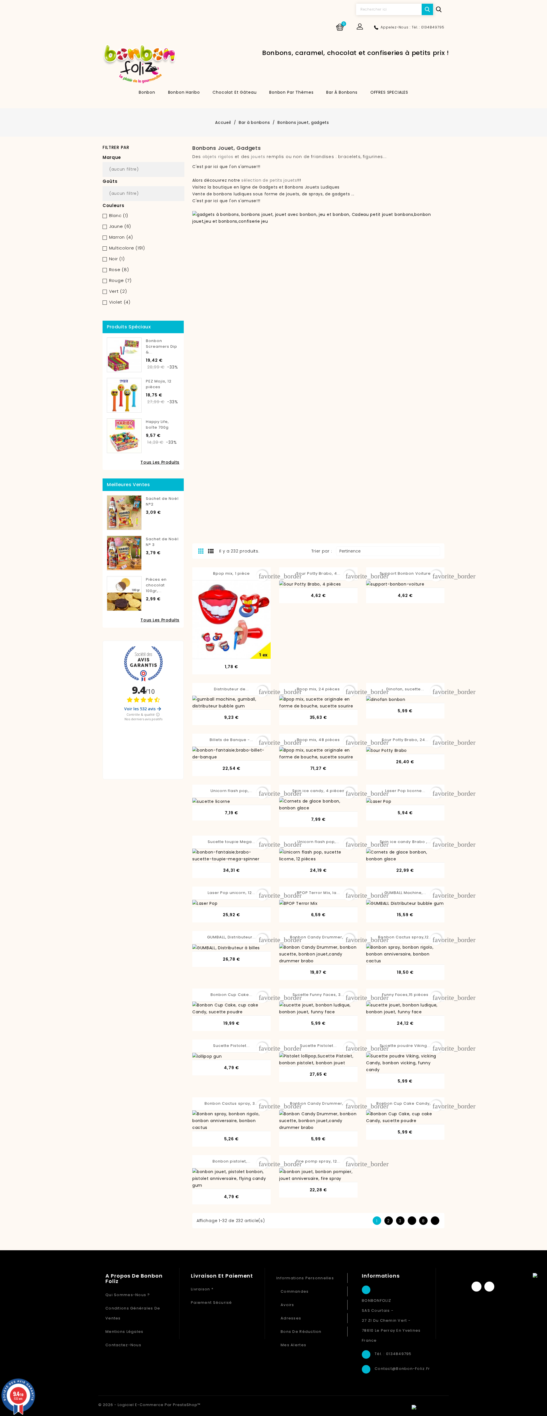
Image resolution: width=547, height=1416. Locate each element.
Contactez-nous (123, 1345)
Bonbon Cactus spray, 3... (231, 1103)
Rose (119, 270)
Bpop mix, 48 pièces (318, 739)
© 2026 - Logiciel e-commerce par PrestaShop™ (149, 1404)
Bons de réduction (301, 1331)
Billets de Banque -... (232, 739)
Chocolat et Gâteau (234, 92)
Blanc (118, 215)
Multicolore (127, 248)
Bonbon (147, 92)
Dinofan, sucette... (405, 689)
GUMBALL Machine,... (405, 892)
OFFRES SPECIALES (389, 92)
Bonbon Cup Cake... (231, 994)
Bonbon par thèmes (291, 92)
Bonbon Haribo (184, 92)
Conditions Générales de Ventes (132, 1313)
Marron (121, 237)
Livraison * (202, 1289)
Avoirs (287, 1304)
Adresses (291, 1318)
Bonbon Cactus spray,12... (405, 937)
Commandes (295, 1291)
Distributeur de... (231, 689)
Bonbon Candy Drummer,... (318, 937)
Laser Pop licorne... (405, 790)
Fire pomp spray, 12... (318, 1161)
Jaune (120, 226)
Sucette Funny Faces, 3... (318, 994)
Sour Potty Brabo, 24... (405, 739)
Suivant (435, 1221)
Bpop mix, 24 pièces (318, 689)
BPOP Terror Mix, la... (318, 892)
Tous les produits (159, 462)
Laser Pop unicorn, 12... (232, 892)
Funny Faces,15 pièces (405, 994)
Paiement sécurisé (211, 1302)
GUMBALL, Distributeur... (231, 937)
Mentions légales (124, 1331)
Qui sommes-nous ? (127, 1295)
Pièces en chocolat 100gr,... (156, 585)
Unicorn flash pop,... (232, 790)
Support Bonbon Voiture (405, 573)
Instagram (489, 1287)
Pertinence (387, 551)
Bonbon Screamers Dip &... (161, 346)
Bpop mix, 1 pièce (231, 573)
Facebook (476, 1287)
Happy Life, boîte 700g (157, 424)
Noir (117, 259)
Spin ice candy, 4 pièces (318, 790)
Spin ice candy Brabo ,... (405, 841)
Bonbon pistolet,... (232, 1161)
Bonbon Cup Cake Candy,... (405, 1103)
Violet (119, 302)
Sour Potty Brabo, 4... (318, 573)
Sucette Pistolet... (231, 1045)
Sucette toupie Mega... (232, 841)
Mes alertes (293, 1345)
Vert (118, 291)
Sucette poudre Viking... (405, 1045)
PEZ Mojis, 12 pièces (159, 384)
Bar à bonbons (342, 92)
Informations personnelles (305, 1278)
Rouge (120, 280)
